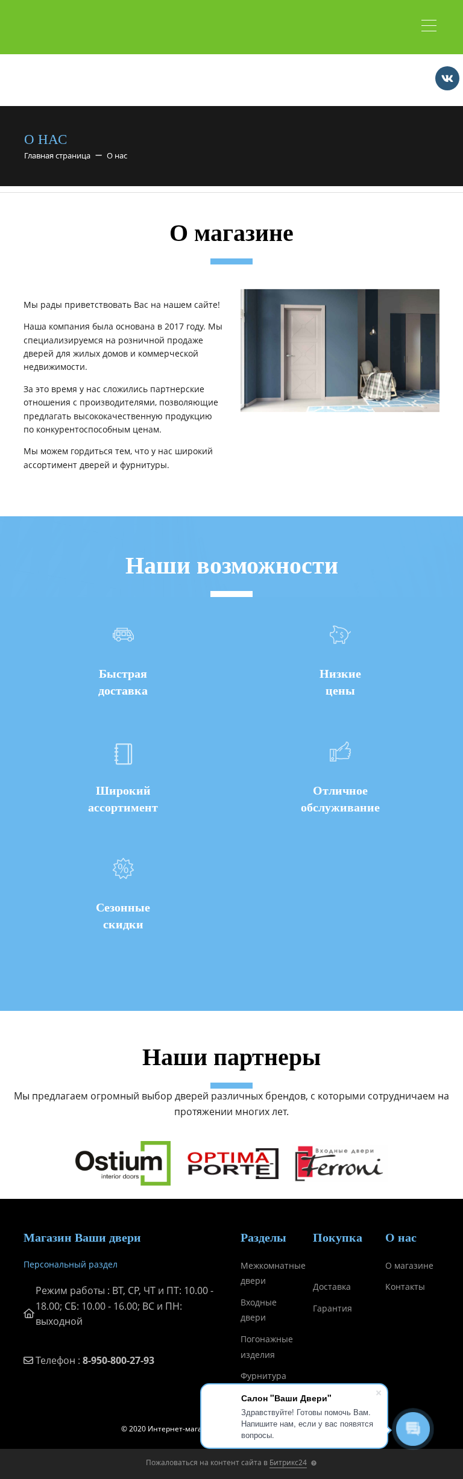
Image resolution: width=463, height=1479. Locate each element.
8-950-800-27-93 (118, 1360)
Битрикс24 (288, 1462)
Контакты (405, 1286)
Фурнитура (263, 1375)
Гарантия (332, 1308)
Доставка (332, 1286)
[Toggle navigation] (432, 27)
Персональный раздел (71, 1264)
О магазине (409, 1265)
